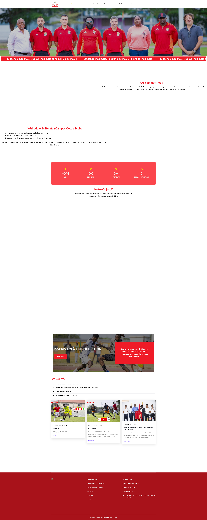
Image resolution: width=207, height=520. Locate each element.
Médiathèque (108, 4)
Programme (84, 4)
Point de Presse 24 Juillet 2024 (64, 391)
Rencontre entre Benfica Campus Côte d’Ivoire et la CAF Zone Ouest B (138, 428)
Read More (56, 435)
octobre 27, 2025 (132, 424)
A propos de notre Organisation (96, 483)
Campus (89, 499)
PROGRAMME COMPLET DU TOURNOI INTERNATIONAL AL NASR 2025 (76, 388)
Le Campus (122, 4)
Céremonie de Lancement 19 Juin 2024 (66, 395)
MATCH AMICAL (93, 428)
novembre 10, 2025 (61, 425)
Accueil (73, 4)
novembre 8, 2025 (97, 425)
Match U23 (56, 428)
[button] (103, 384)
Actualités (96, 4)
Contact (133, 4)
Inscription (90, 491)
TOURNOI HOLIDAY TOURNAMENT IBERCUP (68, 384)
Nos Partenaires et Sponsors (95, 487)
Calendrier (90, 495)
